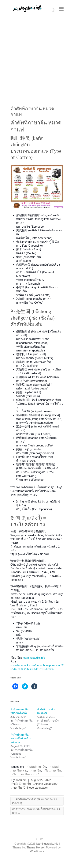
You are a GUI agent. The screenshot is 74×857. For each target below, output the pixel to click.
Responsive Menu (61, 9)
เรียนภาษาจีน (52, 770)
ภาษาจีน (36, 770)
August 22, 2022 (41, 780)
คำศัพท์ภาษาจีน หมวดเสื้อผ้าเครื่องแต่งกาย (20, 738)
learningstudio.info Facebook (34, 837)
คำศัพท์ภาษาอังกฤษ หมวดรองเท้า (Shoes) (34, 801)
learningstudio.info (34, 657)
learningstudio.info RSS (40, 837)
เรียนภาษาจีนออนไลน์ (25, 774)
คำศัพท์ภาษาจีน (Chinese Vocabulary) (34, 783)
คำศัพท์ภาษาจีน (36, 766)
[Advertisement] (37, 59)
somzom (21, 780)
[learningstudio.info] (26, 10)
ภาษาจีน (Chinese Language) (29, 787)
